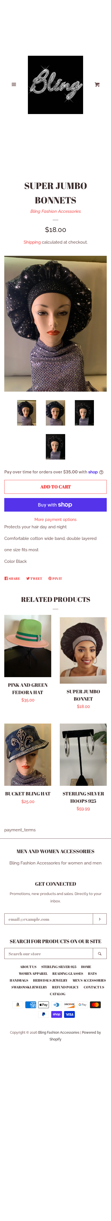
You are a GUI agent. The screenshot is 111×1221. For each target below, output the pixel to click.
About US (28, 966)
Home (86, 966)
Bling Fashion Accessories (55, 211)
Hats (92, 973)
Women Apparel (33, 973)
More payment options (55, 519)
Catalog (57, 994)
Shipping (32, 242)
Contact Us (94, 987)
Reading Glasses (67, 973)
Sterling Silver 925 (58, 966)
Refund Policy (65, 987)
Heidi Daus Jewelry (50, 980)
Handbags (19, 980)
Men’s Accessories (89, 980)
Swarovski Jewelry (29, 987)
